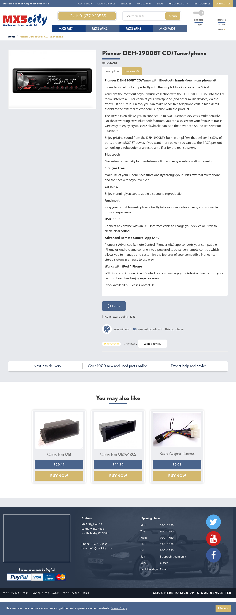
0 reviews (129, 343)
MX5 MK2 (99, 28)
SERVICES (126, 3)
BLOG (160, 3)
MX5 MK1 (66, 28)
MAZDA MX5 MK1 (16, 593)
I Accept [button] (223, 608)
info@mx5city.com (100, 548)
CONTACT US (223, 3)
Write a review (152, 343)
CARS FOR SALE (106, 3)
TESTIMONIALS (202, 3)
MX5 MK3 (133, 28)
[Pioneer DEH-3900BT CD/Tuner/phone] (52, 79)
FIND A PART (144, 3)
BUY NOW (59, 476)
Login (198, 24)
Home (11, 36)
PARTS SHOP (85, 3)
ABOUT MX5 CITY (178, 3)
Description (112, 71)
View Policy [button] (119, 608)
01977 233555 (99, 544)
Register (198, 19)
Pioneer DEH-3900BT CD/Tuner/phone (41, 36)
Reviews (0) (132, 71)
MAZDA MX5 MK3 (76, 593)
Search (173, 16)
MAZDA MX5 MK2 (45, 593)
